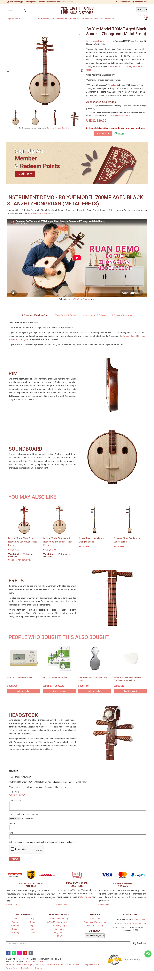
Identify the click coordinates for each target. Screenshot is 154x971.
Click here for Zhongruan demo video (57, 128)
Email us (112, 85)
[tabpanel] (77, 334)
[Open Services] (78, 19)
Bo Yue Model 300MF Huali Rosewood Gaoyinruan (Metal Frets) (23, 542)
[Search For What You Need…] (68, 943)
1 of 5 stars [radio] (10, 794)
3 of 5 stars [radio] (17, 794)
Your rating (14, 792)
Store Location (124, 2)
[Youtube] (25, 953)
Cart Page (142, 15)
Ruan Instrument (104, 41)
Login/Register (13, 18)
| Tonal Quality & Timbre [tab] (65, 315)
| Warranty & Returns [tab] (122, 315)
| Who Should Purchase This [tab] (35, 315)
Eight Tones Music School (39, 213)
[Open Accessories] (66, 19)
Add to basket (103, 133)
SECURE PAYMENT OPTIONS (122, 885)
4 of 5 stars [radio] (20, 794)
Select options (59, 691)
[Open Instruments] (50, 19)
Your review (15, 801)
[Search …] (17, 10)
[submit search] (24, 10)
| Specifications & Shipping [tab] (94, 315)
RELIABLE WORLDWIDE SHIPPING (31, 885)
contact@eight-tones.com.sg (118, 115)
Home (88, 41)
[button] (8, 70)
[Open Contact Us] (115, 19)
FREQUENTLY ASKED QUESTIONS (77, 884)
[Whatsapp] (14, 953)
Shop (95, 41)
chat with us (85, 897)
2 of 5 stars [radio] (14, 794)
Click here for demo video (20, 560)
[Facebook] (8, 953)
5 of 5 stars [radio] (23, 794)
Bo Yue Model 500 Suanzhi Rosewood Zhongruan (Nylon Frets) (57, 542)
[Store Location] (117, 2)
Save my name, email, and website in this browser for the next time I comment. (45, 842)
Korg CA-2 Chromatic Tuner (19, 677)
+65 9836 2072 (138, 919)
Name (12, 824)
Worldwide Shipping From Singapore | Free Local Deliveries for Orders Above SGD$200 (41, 2)
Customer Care (141, 2)
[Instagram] (19, 953)
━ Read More (11, 904)
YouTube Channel (82, 299)
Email (11, 833)
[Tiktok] (31, 953)
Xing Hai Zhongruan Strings (55, 677)
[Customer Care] (133, 2)
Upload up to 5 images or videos (24, 814)
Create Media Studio (34, 961)
